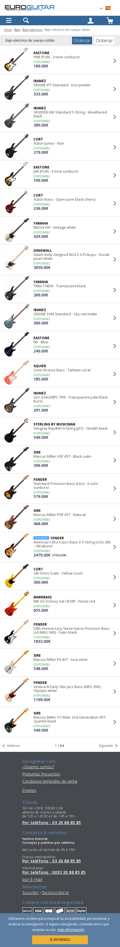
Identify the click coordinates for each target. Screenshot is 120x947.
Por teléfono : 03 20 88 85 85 (51, 823)
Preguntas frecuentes (41, 774)
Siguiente (106, 745)
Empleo (29, 790)
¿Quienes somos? (38, 766)
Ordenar (82, 40)
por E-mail (32, 879)
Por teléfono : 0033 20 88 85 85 (54, 872)
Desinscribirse (55, 892)
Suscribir (30, 892)
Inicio (8, 29)
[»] (111, 8)
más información (70, 929)
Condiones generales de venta (49, 781)
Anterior (13, 745)
